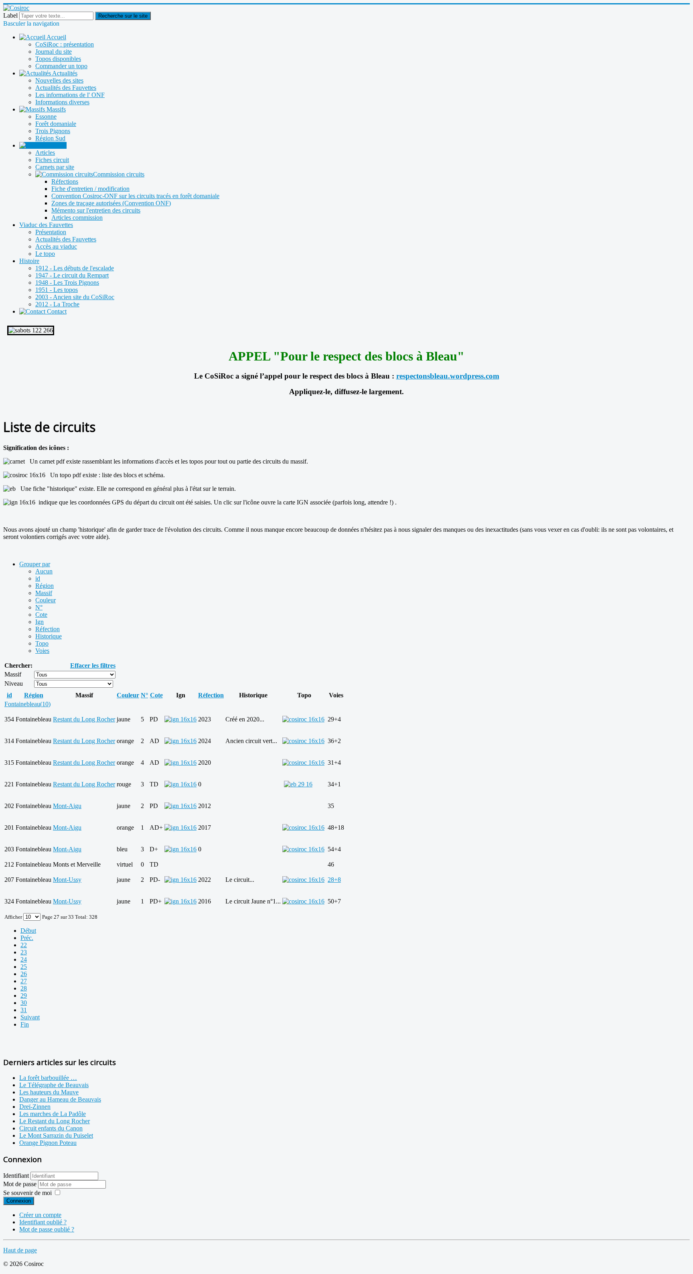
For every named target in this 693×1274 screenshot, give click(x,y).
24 (23, 959)
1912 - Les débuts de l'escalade (74, 268)
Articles (45, 152)
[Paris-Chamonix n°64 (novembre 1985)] (298, 784)
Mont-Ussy (67, 879)
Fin (24, 1024)
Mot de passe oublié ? (46, 1229)
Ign (39, 621)
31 (23, 1010)
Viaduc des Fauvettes (46, 224)
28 (23, 988)
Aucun (44, 571)
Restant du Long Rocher (84, 719)
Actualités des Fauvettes (65, 87)
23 (23, 952)
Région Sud (50, 138)
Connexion (18, 1201)
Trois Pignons (52, 131)
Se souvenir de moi (27, 1192)
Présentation (50, 232)
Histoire (29, 260)
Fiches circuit (52, 159)
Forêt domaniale (55, 123)
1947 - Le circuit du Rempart (72, 275)
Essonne (46, 116)
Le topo (45, 253)
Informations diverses (62, 102)
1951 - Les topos (56, 289)
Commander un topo (61, 66)
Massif (43, 592)
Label (10, 15)
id (37, 578)
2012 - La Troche (57, 304)
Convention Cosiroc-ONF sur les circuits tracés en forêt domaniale (135, 195)
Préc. (26, 937)
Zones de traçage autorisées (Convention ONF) (111, 203)
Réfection (47, 629)
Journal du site (53, 51)
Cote (41, 614)
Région (44, 585)
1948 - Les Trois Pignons (67, 282)
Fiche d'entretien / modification (90, 188)
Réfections (64, 181)
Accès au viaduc (56, 246)
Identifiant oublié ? (43, 1222)
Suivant (30, 1017)
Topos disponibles (58, 58)
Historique (48, 636)
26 (23, 973)
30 (23, 1002)
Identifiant (16, 1175)
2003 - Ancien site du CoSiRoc (74, 297)
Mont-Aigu (67, 805)
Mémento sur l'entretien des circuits (95, 210)
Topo (42, 643)
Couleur (45, 600)
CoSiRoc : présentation (64, 44)
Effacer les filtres (93, 665)
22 (23, 945)
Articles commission (77, 217)
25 (23, 966)
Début (28, 930)
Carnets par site (54, 167)
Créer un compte (40, 1214)
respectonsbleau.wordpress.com (447, 376)
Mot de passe (20, 1184)
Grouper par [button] (34, 564)
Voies (42, 650)
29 (23, 995)
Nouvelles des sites (59, 80)
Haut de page (20, 1250)
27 (23, 981)
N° (39, 607)
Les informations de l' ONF (70, 94)
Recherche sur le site (123, 16)
